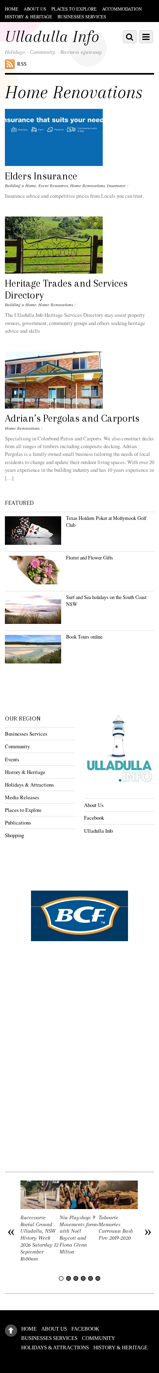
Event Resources (53, 185)
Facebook (94, 817)
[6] (97, 1278)
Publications (18, 822)
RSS (21, 63)
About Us (35, 9)
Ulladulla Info (98, 830)
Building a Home (20, 185)
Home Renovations (87, 185)
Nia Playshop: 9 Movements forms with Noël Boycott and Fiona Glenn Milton (79, 1234)
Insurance (116, 185)
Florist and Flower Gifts (89, 557)
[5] (90, 1278)
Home (11, 9)
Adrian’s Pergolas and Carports (72, 418)
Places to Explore (74, 9)
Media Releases (22, 797)
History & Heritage (28, 16)
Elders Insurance (41, 176)
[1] (61, 1278)
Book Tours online (84, 636)
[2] (68, 1278)
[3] (75, 1278)
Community (17, 746)
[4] (83, 1278)
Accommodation (122, 9)
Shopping (14, 835)
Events (12, 759)
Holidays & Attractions (29, 784)
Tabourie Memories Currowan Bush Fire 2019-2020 (116, 1227)
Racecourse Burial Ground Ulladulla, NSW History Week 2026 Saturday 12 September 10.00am (39, 1238)
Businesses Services (81, 16)
